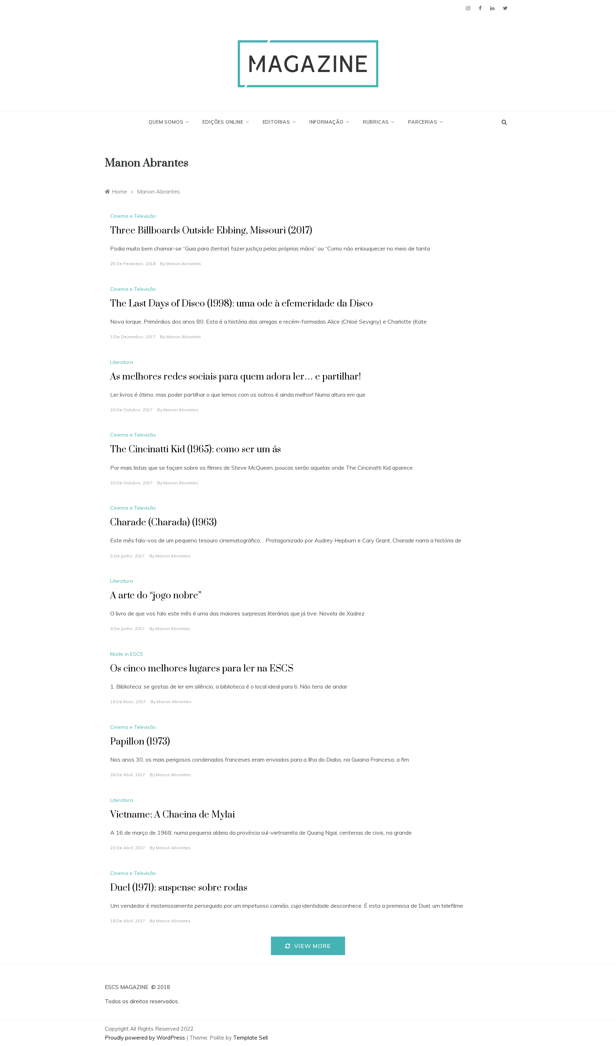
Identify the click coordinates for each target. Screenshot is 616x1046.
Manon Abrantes (183, 263)
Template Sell (250, 1037)
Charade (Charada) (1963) (163, 523)
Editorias (276, 122)
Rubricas (376, 122)
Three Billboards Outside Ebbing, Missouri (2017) (211, 231)
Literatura (121, 362)
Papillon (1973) (140, 742)
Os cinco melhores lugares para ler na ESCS (201, 669)
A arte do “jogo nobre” (155, 596)
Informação (326, 122)
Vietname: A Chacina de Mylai (172, 815)
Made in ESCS (126, 654)
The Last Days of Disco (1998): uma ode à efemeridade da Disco (241, 304)
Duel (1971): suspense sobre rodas (178, 888)
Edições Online (222, 122)
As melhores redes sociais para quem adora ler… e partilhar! (235, 377)
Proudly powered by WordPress (145, 1037)
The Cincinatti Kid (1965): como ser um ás (195, 449)
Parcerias (422, 122)
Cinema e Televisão (133, 216)
